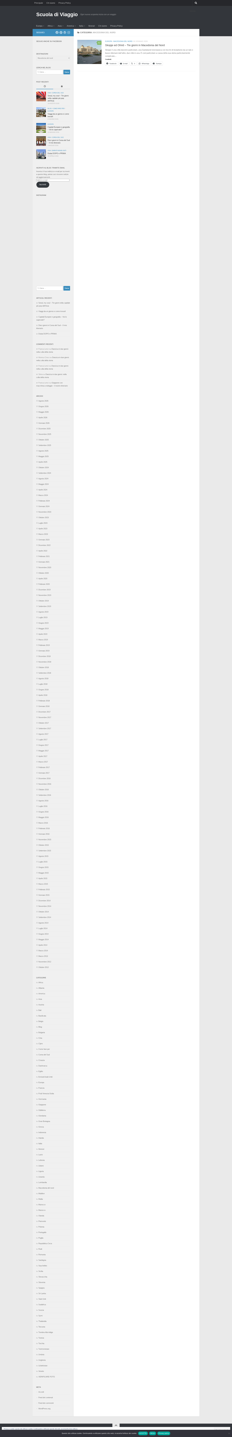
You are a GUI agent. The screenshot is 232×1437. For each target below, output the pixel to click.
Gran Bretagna (44, 1121)
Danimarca (42, 1066)
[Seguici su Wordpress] (64, 32)
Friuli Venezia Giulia (46, 1093)
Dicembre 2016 (44, 778)
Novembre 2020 (44, 567)
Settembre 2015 (44, 851)
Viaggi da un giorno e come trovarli (52, 311)
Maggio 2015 (43, 873)
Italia (81, 26)
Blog (50, 108)
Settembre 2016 (44, 795)
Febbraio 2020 (44, 584)
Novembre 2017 (44, 717)
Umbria (41, 1354)
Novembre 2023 (44, 512)
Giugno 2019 (43, 623)
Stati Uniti (42, 1299)
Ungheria (42, 1360)
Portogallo (42, 1232)
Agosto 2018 (43, 678)
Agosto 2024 (43, 479)
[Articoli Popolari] (61, 86)
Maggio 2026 (43, 412)
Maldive (41, 1193)
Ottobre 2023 (43, 517)
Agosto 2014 (43, 923)
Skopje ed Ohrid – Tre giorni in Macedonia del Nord (135, 45)
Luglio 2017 (42, 740)
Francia (41, 1088)
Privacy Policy (64, 3)
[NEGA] (229, 1433)
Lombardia (42, 1182)
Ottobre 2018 (43, 667)
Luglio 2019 (42, 617)
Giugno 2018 (43, 690)
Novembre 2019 (44, 595)
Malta (40, 1199)
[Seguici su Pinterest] (60, 32)
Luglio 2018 (42, 684)
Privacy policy (164, 1433)
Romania (42, 1255)
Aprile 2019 (42, 634)
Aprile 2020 (42, 579)
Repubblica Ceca (45, 1243)
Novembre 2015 (44, 839)
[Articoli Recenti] (44, 86)
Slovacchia (42, 1277)
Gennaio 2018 (43, 706)
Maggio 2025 (43, 456)
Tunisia (41, 1338)
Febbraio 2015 (44, 889)
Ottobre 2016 (43, 790)
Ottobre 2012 (43, 967)
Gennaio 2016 (43, 834)
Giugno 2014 (43, 934)
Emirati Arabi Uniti (59, 150)
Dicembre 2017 (44, 712)
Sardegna (42, 1260)
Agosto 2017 (43, 734)
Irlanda (41, 1138)
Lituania (41, 1177)
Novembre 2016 (44, 784)
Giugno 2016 (43, 812)
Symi (40, 1316)
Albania (41, 988)
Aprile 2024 (42, 490)
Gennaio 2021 (43, 562)
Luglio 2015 (42, 862)
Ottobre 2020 (43, 573)
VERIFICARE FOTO (46, 1377)
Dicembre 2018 (44, 656)
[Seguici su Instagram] (68, 32)
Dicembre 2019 (44, 590)
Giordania (42, 1116)
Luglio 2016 (42, 806)
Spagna (41, 1288)
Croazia (41, 1060)
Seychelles (42, 1266)
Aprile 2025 (42, 462)
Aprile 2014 (42, 945)
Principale (38, 3)
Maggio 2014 (43, 939)
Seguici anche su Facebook (49, 41)
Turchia (41, 1343)
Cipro (40, 1044)
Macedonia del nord (122, 41)
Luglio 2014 (42, 928)
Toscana (41, 1327)
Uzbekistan (42, 1366)
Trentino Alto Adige (45, 1332)
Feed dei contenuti (45, 1397)
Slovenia (41, 1282)
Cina (40, 1038)
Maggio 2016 (43, 817)
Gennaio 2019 (43, 651)
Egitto (40, 1071)
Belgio (40, 1021)
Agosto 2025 (43, 451)
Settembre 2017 (44, 728)
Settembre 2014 (44, 917)
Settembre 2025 (44, 445)
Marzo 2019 (43, 640)
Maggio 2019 (43, 628)
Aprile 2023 (42, 529)
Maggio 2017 (43, 751)
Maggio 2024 (43, 484)
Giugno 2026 (43, 406)
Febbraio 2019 (44, 645)
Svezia (41, 1310)
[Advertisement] (53, 244)
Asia (60, 26)
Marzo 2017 (43, 762)
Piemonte (42, 1221)
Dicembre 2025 (44, 429)
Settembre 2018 (44, 673)
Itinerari (91, 26)
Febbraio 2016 (44, 828)
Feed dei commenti (46, 1403)
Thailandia (42, 1321)
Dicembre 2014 (44, 901)
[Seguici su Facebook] (57, 32)
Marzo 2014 (43, 951)
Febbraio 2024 (44, 501)
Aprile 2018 (42, 695)
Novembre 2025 (44, 434)
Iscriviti (42, 184)
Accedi (41, 1392)
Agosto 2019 (43, 612)
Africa (50, 26)
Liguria (41, 1171)
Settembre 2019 (44, 606)
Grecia (41, 1127)
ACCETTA (143, 1433)
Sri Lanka (42, 1293)
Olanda (41, 1216)
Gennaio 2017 (43, 773)
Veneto (41, 1371)
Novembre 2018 (44, 662)
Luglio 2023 (42, 523)
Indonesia (42, 1132)
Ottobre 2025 (43, 440)
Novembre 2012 (44, 962)
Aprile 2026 (42, 417)
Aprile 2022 (42, 551)
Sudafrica (42, 1304)
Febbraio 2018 (44, 701)
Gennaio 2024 (43, 506)
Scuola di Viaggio (57, 14)
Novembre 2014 (44, 906)
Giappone (42, 1105)
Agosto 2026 (43, 401)
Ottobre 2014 (43, 912)
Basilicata (42, 1016)
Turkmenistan (43, 1349)
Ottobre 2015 (43, 845)
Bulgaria (41, 1032)
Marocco (41, 1205)
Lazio (40, 1155)
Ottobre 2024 (43, 467)
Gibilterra (42, 1110)
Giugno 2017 (43, 745)
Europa (39, 26)
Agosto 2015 (43, 856)
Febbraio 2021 (44, 556)
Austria (41, 1005)
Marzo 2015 (43, 884)
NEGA (152, 1433)
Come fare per (59, 108)
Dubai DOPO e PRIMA (57, 153)
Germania (42, 1099)
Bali (39, 1010)
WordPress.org (44, 1409)
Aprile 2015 (42, 878)
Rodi (40, 1249)
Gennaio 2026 (43, 423)
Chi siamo (50, 3)
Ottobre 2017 (43, 723)
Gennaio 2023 (43, 540)
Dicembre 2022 (44, 545)
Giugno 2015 (43, 867)
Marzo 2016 (43, 823)
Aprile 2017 (42, 756)
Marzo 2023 (43, 534)
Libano (41, 1166)
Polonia (41, 1227)
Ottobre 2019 (43, 601)
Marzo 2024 (43, 495)
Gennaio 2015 (43, 895)
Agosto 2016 (43, 801)
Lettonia (41, 1160)
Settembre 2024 (44, 473)
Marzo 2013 (43, 956)
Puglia (40, 1238)
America (70, 26)
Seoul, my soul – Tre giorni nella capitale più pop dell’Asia (58, 98)
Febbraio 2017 (44, 767)
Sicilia (40, 1271)
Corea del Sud (58, 93)
